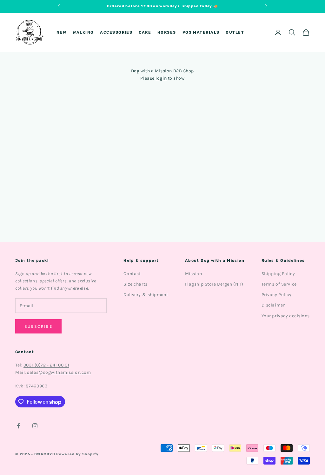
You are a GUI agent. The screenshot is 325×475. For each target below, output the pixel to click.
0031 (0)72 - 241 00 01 (46, 365)
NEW (61, 32)
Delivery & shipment (145, 294)
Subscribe (38, 326)
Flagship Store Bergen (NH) (214, 284)
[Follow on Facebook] (18, 426)
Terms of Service (279, 284)
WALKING (83, 32)
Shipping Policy (278, 273)
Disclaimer (273, 305)
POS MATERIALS (201, 32)
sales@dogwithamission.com (59, 372)
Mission (193, 273)
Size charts (135, 284)
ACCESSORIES (116, 32)
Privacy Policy (277, 294)
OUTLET (235, 32)
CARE (145, 32)
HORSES (166, 32)
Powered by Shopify (77, 454)
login (161, 78)
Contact (132, 273)
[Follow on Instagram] (35, 426)
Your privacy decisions (286, 316)
